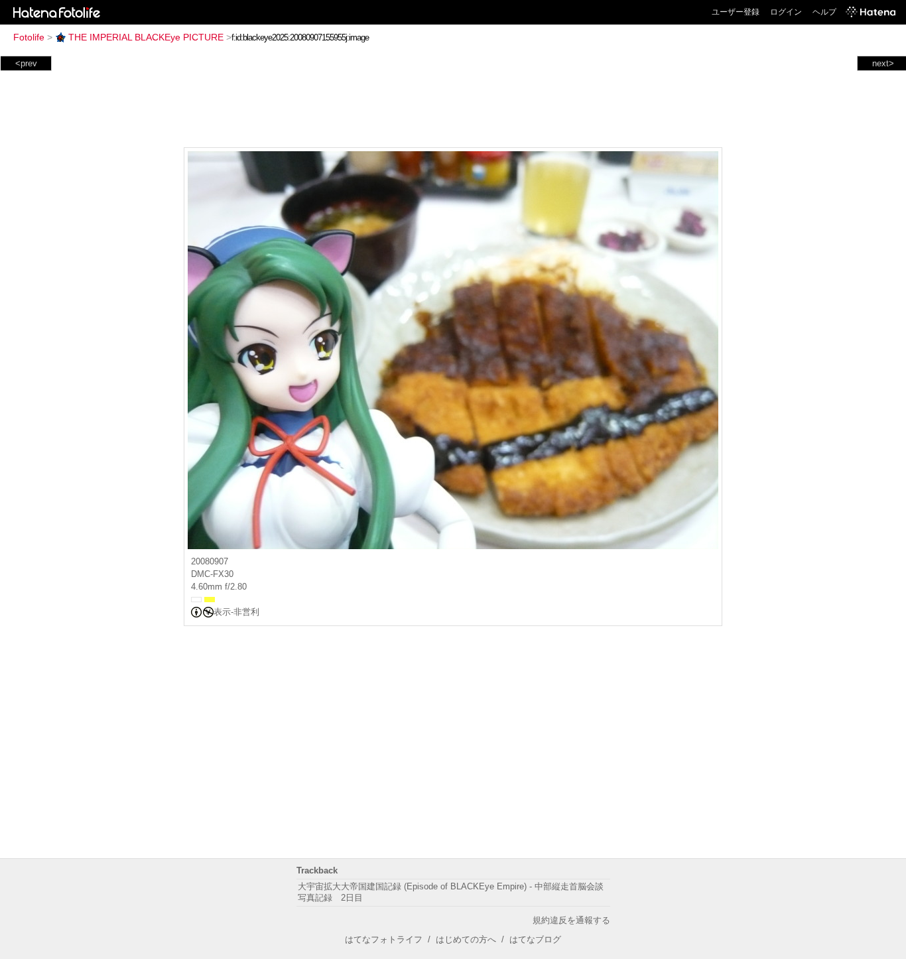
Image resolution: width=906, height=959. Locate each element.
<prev (26, 63)
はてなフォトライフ (383, 939)
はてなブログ (535, 939)
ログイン (786, 12)
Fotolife (28, 37)
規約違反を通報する (571, 920)
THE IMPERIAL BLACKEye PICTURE (146, 37)
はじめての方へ (466, 939)
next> (883, 63)
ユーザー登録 (735, 12)
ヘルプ (824, 12)
